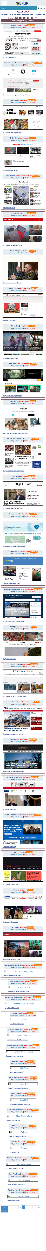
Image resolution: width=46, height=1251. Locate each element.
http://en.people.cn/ (13, 1120)
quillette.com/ (15, 1152)
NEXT (4, 1211)
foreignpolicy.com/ (9, 320)
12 (39, 1207)
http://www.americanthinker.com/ (14, 696)
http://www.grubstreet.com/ (12, 132)
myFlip (21, 27)
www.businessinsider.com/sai (17, 1040)
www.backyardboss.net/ (16, 1184)
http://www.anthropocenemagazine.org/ (16, 95)
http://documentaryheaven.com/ (14, 621)
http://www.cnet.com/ (10, 884)
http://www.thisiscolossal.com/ (18, 991)
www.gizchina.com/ (16, 1072)
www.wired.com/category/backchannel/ (16, 433)
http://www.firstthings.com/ (12, 508)
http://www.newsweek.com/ (12, 283)
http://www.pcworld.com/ (11, 959)
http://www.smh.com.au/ (14, 1056)
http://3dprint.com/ (9, 57)
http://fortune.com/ (9, 659)
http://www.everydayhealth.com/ (14, 546)
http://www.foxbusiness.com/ (13, 734)
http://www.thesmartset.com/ (20, 1104)
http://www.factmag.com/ (12, 975)
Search (42, 8)
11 (34, 1207)
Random (16, 20)
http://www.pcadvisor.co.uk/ (12, 245)
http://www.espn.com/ (17, 1024)
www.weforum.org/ (9, 847)
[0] (32, 18)
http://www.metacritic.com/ (12, 396)
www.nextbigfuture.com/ (11, 583)
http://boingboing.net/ (10, 170)
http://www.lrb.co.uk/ (12, 1008)
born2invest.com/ (9, 208)
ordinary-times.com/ (10, 809)
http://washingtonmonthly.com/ (13, 471)
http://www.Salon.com (10, 922)
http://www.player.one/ (10, 358)
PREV (5, 1207)
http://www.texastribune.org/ (18, 1088)
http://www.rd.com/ (13, 1200)
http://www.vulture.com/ (17, 1136)
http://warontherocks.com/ (15, 1168)
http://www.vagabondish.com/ (13, 771)
